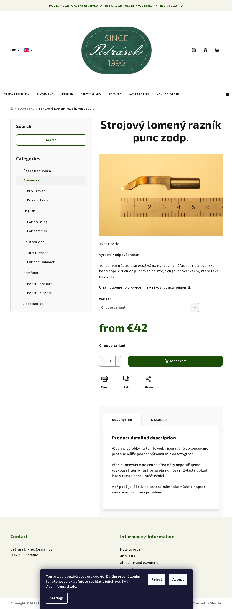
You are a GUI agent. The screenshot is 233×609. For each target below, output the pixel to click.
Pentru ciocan (39, 292)
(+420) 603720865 (24, 554)
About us (127, 556)
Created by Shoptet (208, 603)
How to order (131, 549)
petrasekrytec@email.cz (31, 549)
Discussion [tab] (160, 419)
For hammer (37, 231)
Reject (156, 579)
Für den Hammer (41, 262)
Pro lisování (37, 191)
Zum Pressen (37, 252)
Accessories (33, 303)
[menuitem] (16, 94)
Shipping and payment (139, 562)
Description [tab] (122, 419)
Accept (178, 579)
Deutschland (34, 242)
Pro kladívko (37, 200)
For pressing (37, 222)
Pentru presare (40, 283)
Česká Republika (37, 171)
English (29, 211)
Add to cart (178, 361)
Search (51, 140)
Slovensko (32, 180)
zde (73, 586)
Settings (57, 598)
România (30, 272)
